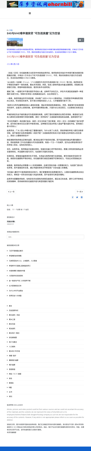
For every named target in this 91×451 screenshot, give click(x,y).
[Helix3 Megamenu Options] (30, 13)
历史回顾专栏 (13, 310)
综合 (10, 378)
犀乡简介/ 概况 (14, 333)
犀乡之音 (12, 319)
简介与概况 (13, 342)
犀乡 (10, 306)
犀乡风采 (12, 324)
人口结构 (12, 346)
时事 (11, 30)
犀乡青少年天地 (14, 351)
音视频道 (12, 369)
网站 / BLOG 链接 (15, 374)
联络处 (11, 383)
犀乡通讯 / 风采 (14, 315)
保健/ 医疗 (12, 356)
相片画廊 (12, 365)
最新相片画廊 (13, 360)
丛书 (10, 392)
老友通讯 (12, 328)
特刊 (10, 396)
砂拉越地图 (13, 337)
